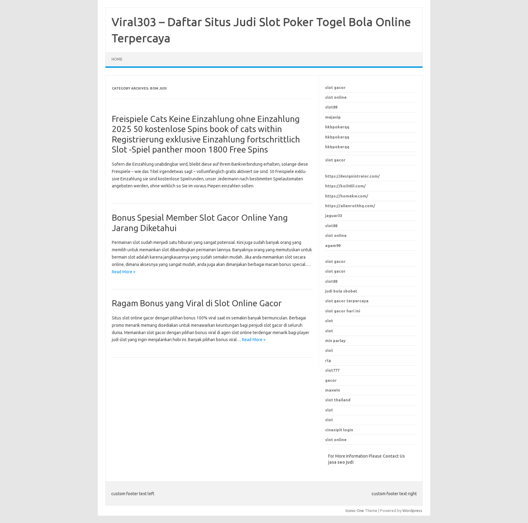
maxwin (332, 390)
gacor (331, 380)
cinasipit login (339, 430)
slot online (335, 97)
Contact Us (394, 456)
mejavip (333, 117)
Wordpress (412, 510)
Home (117, 59)
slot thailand (337, 400)
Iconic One (355, 510)
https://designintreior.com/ (352, 176)
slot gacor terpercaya (347, 301)
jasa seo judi (341, 462)
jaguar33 (333, 215)
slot (329, 410)
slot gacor (335, 87)
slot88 (331, 107)
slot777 (332, 370)
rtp (328, 360)
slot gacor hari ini (342, 311)
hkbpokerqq (337, 127)
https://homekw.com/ (346, 196)
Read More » (123, 271)
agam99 (332, 245)
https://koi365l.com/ (345, 186)
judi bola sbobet (341, 291)
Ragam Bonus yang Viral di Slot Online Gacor (197, 303)
